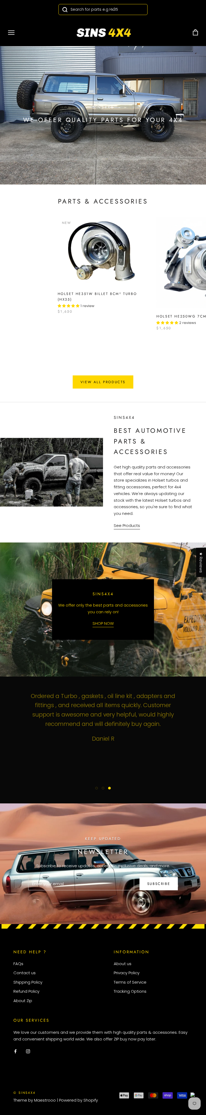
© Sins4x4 (24, 1092)
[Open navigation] (11, 32)
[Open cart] (195, 32)
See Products (127, 525)
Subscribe (158, 883)
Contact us (24, 973)
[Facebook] (15, 1051)
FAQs (18, 963)
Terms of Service (130, 982)
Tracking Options (130, 991)
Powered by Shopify (78, 1100)
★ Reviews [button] (201, 562)
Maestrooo (45, 1100)
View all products (103, 382)
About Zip (22, 1000)
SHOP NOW (103, 623)
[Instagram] (28, 1051)
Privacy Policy (126, 973)
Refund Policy (26, 991)
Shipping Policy (27, 982)
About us (122, 963)
